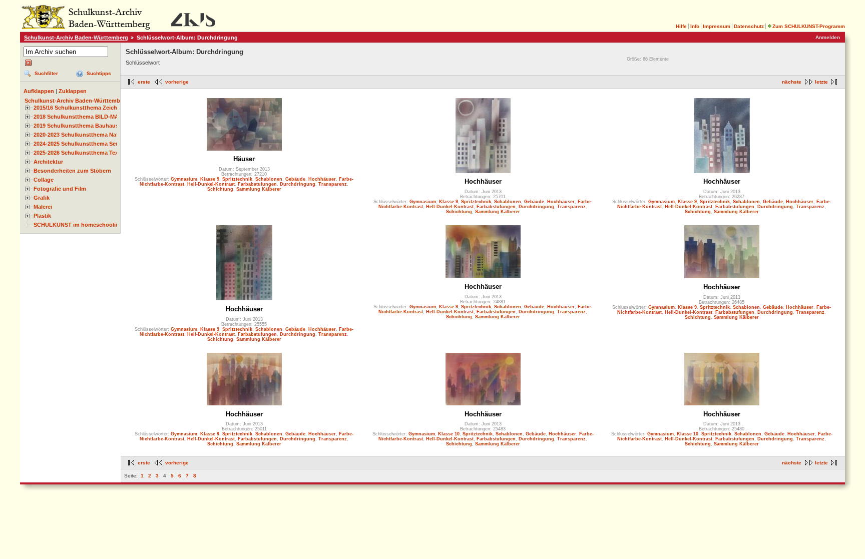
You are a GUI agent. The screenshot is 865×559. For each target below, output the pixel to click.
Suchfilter (46, 73)
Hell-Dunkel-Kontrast (211, 184)
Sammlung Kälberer (258, 189)
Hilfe (681, 26)
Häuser (244, 159)
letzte (821, 82)
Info (694, 26)
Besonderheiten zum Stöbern (72, 171)
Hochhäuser (322, 179)
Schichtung (220, 189)
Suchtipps (99, 73)
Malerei (43, 207)
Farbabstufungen (257, 184)
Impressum (716, 26)
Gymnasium (184, 179)
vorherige (177, 82)
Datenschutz (749, 26)
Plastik (42, 216)
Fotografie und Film (60, 189)
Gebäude (295, 179)
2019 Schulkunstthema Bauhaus (76, 126)
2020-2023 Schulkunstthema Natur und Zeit (90, 135)
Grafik (42, 198)
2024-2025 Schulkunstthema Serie (78, 144)
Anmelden (827, 37)
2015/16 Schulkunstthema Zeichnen (80, 108)
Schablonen (268, 179)
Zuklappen (73, 91)
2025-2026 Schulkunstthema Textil (78, 153)
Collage (44, 180)
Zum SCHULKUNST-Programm (808, 26)
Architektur (48, 162)
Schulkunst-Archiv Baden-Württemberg (76, 38)
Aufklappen (39, 91)
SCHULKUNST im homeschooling (78, 225)
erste (144, 82)
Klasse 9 (209, 179)
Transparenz (332, 184)
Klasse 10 (449, 433)
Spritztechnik (237, 179)
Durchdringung (297, 184)
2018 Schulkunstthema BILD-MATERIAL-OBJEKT (98, 117)
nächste (791, 82)
